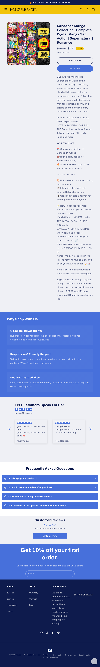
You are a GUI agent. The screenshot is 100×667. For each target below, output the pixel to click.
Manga (10, 611)
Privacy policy (57, 655)
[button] (6, 10)
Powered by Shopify (41, 655)
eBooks (10, 593)
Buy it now (75, 68)
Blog (31, 605)
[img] (51, 409)
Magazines (12, 605)
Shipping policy (85, 655)
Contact (33, 599)
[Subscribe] (71, 574)
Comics (10, 599)
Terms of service (51, 658)
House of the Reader (24, 655)
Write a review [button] (50, 536)
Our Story (33, 593)
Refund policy (70, 655)
